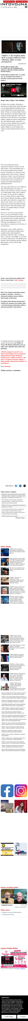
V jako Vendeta (18, 280)
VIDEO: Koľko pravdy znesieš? (10, 516)
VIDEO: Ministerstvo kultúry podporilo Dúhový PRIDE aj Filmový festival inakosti (17, 656)
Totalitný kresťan (7, 905)
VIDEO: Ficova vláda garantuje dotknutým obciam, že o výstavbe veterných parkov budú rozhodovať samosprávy (14, 697)
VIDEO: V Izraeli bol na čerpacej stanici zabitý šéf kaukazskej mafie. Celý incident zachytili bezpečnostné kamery (14, 742)
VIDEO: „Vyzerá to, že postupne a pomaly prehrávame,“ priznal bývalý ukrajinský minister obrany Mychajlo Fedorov (17, 580)
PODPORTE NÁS (9, 1)
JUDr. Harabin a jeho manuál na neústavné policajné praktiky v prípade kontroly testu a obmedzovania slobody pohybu (12, 501)
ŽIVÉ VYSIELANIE (21, 1)
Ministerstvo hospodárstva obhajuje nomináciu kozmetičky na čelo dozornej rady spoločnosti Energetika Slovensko (12, 731)
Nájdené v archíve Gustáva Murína (11, 912)
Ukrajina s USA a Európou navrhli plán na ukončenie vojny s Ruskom (13, 735)
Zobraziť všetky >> (21, 518)
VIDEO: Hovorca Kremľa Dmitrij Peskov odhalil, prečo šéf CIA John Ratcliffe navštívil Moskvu (17, 551)
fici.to (18, 968)
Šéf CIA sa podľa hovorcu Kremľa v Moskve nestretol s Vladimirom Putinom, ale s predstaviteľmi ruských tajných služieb (14, 693)
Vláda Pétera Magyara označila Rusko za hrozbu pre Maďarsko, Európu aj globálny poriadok (17, 647)
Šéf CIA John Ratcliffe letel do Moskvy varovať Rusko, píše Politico (17, 569)
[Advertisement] (14, 23)
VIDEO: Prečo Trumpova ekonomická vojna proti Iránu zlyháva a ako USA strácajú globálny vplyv (14, 720)
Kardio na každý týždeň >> (21, 907)
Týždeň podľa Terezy (8, 914)
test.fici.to (22, 968)
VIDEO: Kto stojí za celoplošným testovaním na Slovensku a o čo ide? (13, 506)
